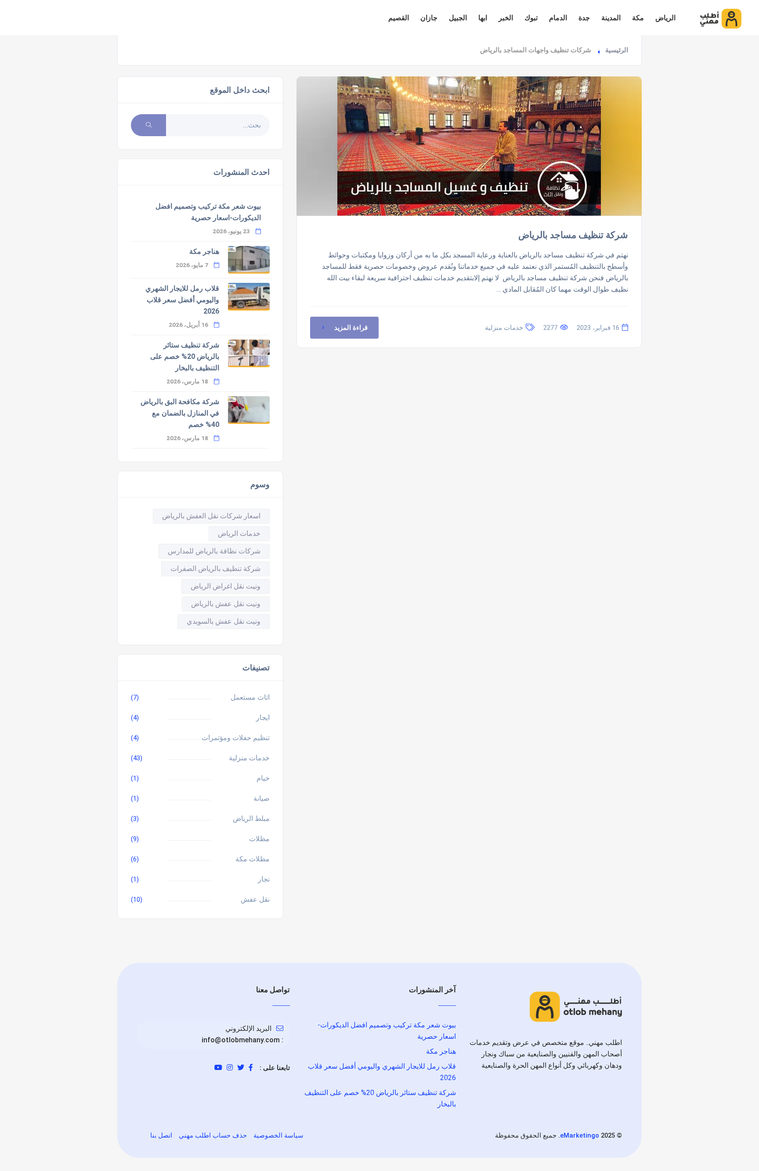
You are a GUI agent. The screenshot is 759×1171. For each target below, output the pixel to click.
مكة (638, 18)
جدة (584, 18)
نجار (264, 879)
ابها (482, 18)
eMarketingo (579, 1135)
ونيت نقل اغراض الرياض (225, 586)
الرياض (665, 18)
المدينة (611, 18)
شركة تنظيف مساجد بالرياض (573, 235)
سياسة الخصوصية (278, 1135)
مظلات (259, 839)
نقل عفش (255, 899)
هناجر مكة (204, 251)
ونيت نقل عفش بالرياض (225, 604)
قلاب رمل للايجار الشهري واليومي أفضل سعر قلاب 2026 (182, 299)
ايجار (263, 717)
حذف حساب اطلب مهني (213, 1135)
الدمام (558, 18)
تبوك (531, 18)
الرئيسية (616, 50)
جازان (428, 18)
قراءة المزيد (351, 328)
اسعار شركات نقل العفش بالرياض (211, 516)
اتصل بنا (161, 1135)
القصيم (398, 18)
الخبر (506, 18)
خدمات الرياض (239, 533)
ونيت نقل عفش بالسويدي (223, 621)
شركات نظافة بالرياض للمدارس (214, 551)
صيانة (261, 798)
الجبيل (458, 18)
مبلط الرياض (251, 818)
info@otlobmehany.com (241, 1040)
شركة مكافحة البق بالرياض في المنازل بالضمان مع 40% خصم (180, 413)
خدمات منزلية (504, 328)
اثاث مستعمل (250, 697)
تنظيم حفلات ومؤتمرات (236, 738)
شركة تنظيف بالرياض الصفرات (215, 568)
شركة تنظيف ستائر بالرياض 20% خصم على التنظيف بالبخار (184, 356)
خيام (263, 778)
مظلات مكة (252, 859)
